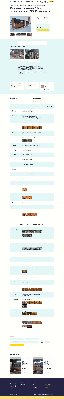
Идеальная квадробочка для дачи (16, 60)
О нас (18, 1)
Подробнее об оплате (29, 86)
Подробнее (26, 372)
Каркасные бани (35, 387)
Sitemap (52, 394)
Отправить (17, 345)
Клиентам (31, 1)
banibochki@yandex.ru (38, 101)
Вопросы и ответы (23, 386)
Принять (43, 397)
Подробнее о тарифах (14, 87)
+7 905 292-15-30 (44, 1)
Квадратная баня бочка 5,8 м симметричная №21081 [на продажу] (26, 359)
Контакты (36, 1)
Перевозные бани (35, 385)
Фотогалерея (23, 384)
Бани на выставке (27, 1)
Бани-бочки (34, 384)
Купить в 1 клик (24, 370)
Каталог (21, 1)
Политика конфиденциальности (46, 394)
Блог (22, 385)
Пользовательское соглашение (37, 394)
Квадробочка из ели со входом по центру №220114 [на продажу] (48, 359)
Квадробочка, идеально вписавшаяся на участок (31, 60)
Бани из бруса (34, 386)
